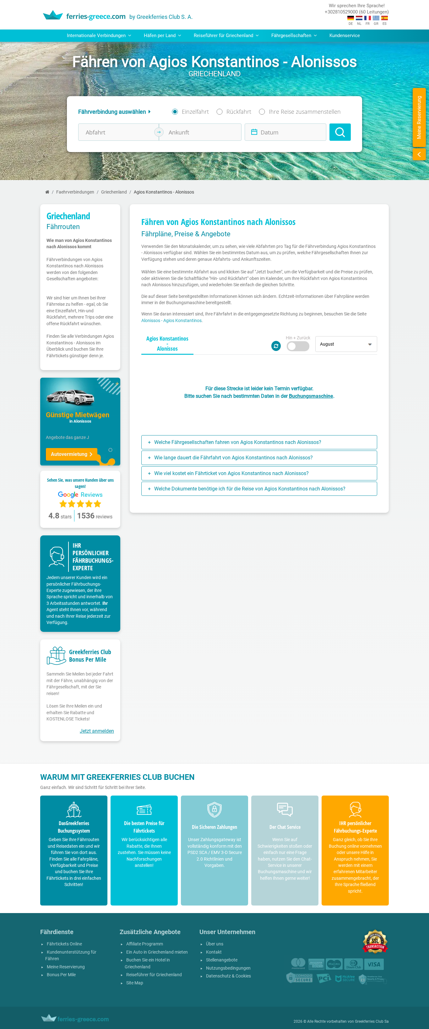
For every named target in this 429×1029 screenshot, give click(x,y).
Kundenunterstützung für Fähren (70, 956)
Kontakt (214, 952)
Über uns (214, 944)
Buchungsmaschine (311, 396)
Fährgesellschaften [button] (291, 35)
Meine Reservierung (66, 967)
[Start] (47, 192)
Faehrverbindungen (75, 192)
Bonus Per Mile (61, 974)
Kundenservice (344, 35)
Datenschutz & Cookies (228, 976)
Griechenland (114, 192)
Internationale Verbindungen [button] (97, 35)
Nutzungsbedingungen (228, 968)
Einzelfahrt (195, 111)
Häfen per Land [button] (160, 35)
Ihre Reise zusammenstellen (305, 111)
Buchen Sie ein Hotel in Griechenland (147, 963)
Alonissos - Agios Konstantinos (171, 320)
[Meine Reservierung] (419, 154)
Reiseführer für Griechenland (154, 974)
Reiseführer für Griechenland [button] (224, 35)
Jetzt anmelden (97, 731)
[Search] (340, 132)
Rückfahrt (238, 111)
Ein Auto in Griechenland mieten (157, 952)
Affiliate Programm (144, 944)
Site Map (134, 983)
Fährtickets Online (64, 944)
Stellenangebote (221, 960)
